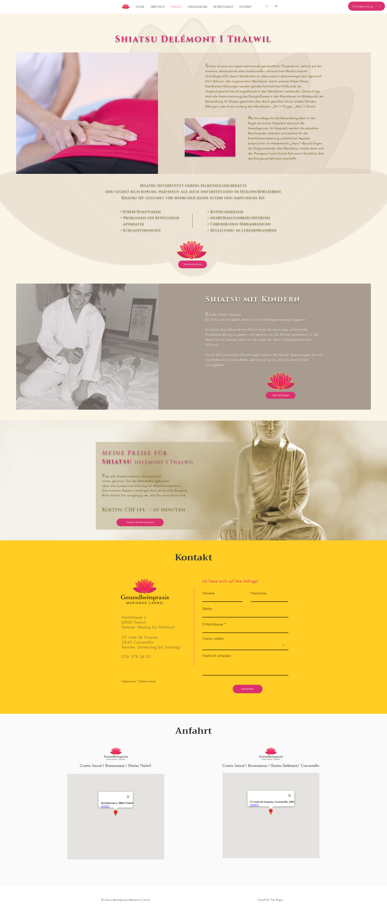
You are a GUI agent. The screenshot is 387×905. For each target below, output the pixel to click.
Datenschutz (147, 681)
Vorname (208, 593)
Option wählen (213, 638)
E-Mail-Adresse (212, 624)
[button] (125, 900)
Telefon (207, 608)
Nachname (259, 593)
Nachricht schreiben (216, 655)
